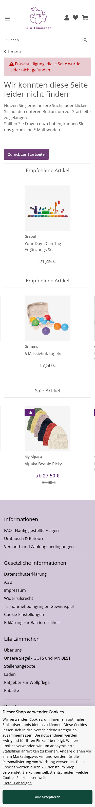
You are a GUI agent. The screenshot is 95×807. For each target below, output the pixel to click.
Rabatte (11, 690)
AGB (8, 582)
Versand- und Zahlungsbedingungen (39, 546)
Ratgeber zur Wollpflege (27, 682)
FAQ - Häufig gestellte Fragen (31, 530)
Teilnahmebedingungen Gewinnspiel (39, 606)
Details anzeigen (18, 783)
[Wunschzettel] (75, 18)
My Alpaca (33, 456)
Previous (12, 335)
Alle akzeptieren (47, 797)
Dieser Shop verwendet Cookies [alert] (33, 712)
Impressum (15, 590)
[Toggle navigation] (7, 19)
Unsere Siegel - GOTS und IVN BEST (37, 658)
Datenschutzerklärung (25, 574)
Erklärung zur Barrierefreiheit (32, 622)
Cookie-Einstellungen (24, 614)
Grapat (30, 236)
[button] (67, 18)
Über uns (13, 650)
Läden (10, 674)
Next (83, 335)
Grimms (31, 346)
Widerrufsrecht (18, 598)
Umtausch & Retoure (24, 538)
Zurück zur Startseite (26, 154)
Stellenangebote (19, 666)
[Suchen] (87, 40)
